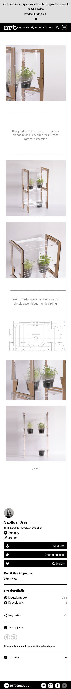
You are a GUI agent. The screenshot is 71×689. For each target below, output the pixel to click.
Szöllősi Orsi (15, 522)
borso (13, 537)
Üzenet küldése (55, 555)
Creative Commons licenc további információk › (29, 646)
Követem (59, 546)
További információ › (35, 13)
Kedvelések (15, 602)
